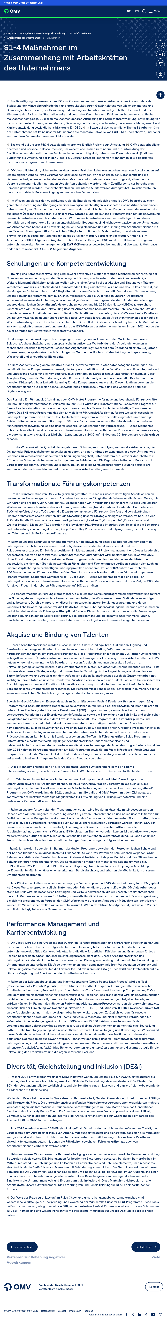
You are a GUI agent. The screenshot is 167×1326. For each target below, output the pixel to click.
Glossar (62, 1310)
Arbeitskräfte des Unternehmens (24, 37)
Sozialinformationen (80, 33)
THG (124, 1008)
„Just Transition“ (38, 209)
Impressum (75, 1310)
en (137, 11)
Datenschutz (48, 1310)
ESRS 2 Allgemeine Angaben (43, 240)
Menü (158, 13)
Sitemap (88, 1310)
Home (7, 33)
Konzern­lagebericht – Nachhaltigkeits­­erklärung (40, 33)
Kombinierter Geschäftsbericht (23, 2)
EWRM (71, 244)
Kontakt (154, 1286)
